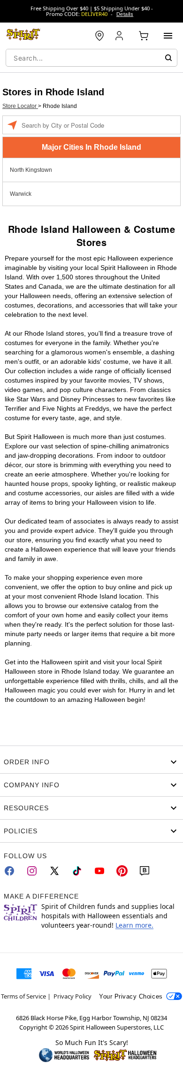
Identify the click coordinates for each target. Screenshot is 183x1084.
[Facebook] (9, 870)
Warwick (20, 194)
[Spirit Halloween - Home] (23, 35)
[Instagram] (32, 870)
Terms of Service (23, 996)
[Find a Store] (99, 35)
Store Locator (20, 106)
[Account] (120, 35)
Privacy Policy (72, 996)
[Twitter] (54, 870)
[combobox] (91, 57)
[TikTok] (77, 870)
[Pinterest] (122, 870)
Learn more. (134, 925)
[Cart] (143, 36)
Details (124, 14)
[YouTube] (99, 870)
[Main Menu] (168, 35)
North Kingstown (31, 170)
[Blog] (144, 870)
